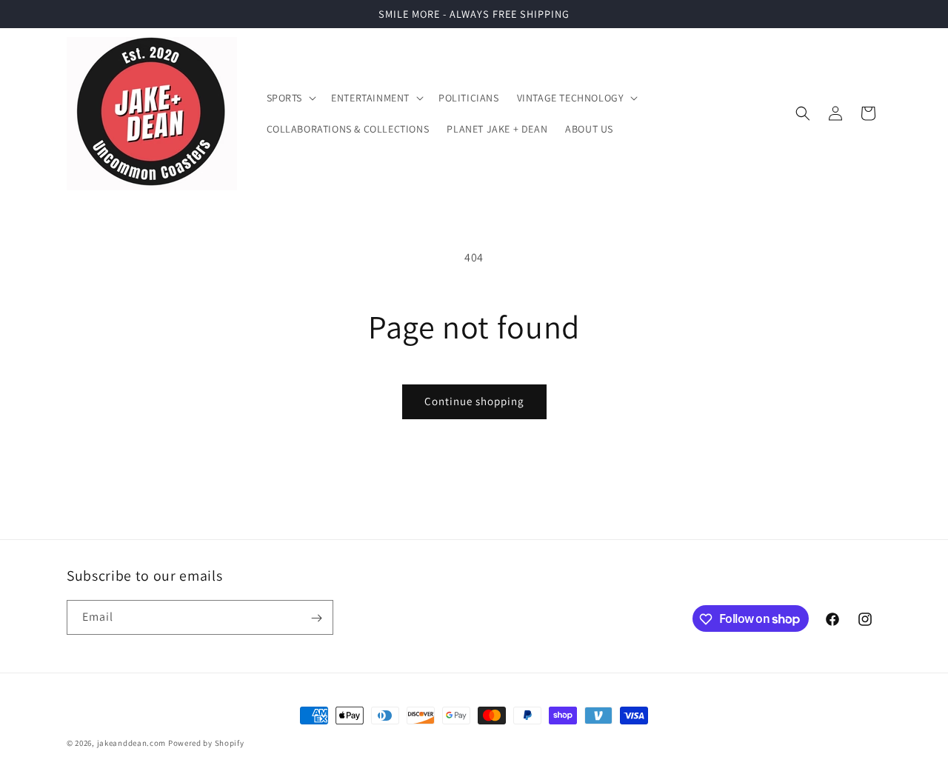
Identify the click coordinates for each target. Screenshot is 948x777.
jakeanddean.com (132, 743)
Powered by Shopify (206, 743)
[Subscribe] (316, 618)
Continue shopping (474, 401)
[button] (290, 97)
